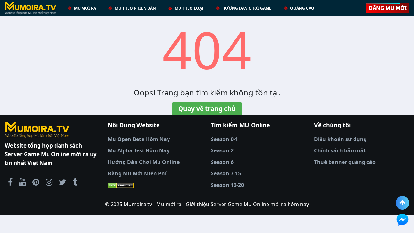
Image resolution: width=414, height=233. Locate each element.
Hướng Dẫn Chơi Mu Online (144, 162)
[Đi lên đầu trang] (402, 203)
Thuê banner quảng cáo (345, 162)
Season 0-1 (224, 139)
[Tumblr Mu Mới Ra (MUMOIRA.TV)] (75, 181)
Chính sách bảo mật (340, 150)
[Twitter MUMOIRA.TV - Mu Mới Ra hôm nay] (62, 181)
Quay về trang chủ (207, 108)
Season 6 (222, 162)
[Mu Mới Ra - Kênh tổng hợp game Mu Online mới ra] (22, 181)
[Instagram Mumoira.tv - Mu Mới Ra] (49, 181)
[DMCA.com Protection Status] (155, 185)
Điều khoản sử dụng (340, 139)
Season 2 (222, 150)
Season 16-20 (227, 185)
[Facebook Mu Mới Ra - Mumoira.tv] (10, 181)
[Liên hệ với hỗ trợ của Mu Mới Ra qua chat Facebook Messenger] (402, 220)
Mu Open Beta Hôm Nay (139, 139)
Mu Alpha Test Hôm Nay (138, 150)
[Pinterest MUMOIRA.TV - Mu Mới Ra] (35, 181)
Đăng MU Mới (388, 8)
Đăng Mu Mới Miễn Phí (137, 173)
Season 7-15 (226, 173)
